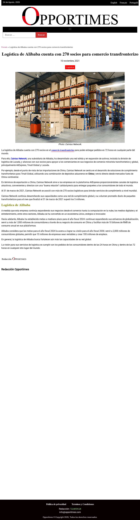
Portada (4, 47)
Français (123, 3)
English (114, 3)
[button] (70, 29)
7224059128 (75, 509)
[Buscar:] (19, 35)
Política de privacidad (56, 504)
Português (134, 3)
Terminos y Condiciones (83, 504)
